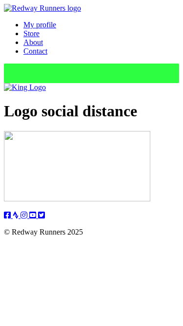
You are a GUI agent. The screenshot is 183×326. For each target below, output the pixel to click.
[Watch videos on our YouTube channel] (33, 215)
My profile (39, 25)
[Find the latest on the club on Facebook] (8, 215)
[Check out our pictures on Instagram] (24, 215)
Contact (35, 51)
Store (31, 33)
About (33, 42)
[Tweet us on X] (41, 215)
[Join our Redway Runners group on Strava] (16, 215)
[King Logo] (25, 87)
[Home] (42, 8)
